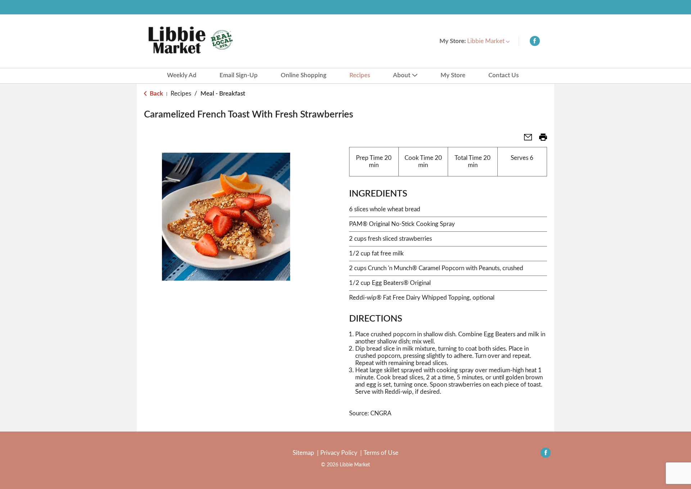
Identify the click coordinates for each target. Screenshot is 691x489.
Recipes (181, 94)
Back (155, 94)
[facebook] (535, 43)
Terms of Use (380, 453)
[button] (488, 41)
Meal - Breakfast (222, 94)
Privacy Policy (338, 453)
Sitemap (303, 453)
